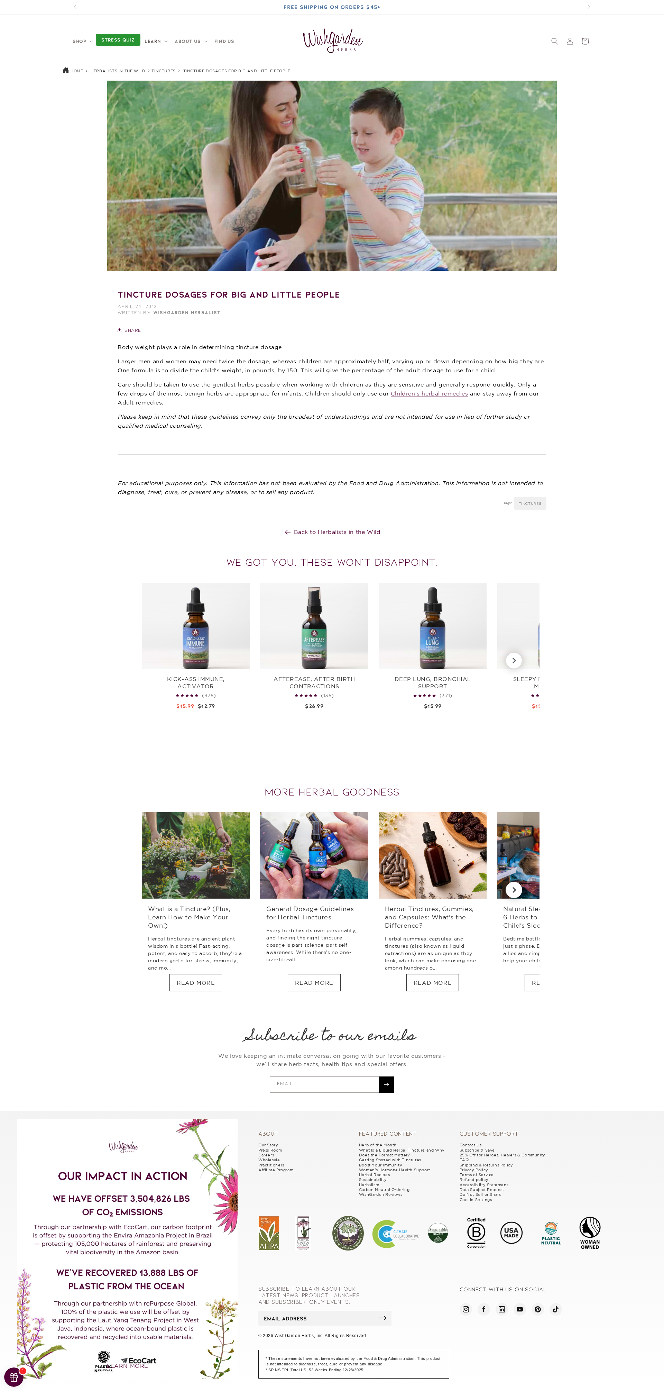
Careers (266, 1155)
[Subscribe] (386, 1084)
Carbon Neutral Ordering (384, 1190)
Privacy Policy (474, 1170)
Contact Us (471, 1145)
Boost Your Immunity (380, 1165)
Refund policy (474, 1180)
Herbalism (369, 1185)
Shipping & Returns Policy (486, 1165)
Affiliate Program (275, 1170)
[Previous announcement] (75, 6)
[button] (82, 41)
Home (77, 71)
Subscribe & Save (477, 1150)
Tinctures (163, 71)
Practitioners (271, 1165)
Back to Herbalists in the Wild (337, 532)
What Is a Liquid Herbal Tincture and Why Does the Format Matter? (402, 1152)
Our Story (268, 1145)
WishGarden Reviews (381, 1194)
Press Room (270, 1150)
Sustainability (373, 1180)
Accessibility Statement (484, 1185)
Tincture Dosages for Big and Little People (236, 71)
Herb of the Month (378, 1145)
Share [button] (132, 330)
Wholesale (269, 1160)
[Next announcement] (589, 6)
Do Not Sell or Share (481, 1194)
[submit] (382, 1318)
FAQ (464, 1160)
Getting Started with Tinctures (390, 1160)
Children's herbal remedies (429, 393)
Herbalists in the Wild (118, 71)
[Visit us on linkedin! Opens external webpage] (502, 1309)
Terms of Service (477, 1175)
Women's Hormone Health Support (394, 1170)
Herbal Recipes (374, 1175)
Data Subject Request (482, 1190)
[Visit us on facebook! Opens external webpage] (484, 1309)
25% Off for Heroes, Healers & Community (502, 1155)
